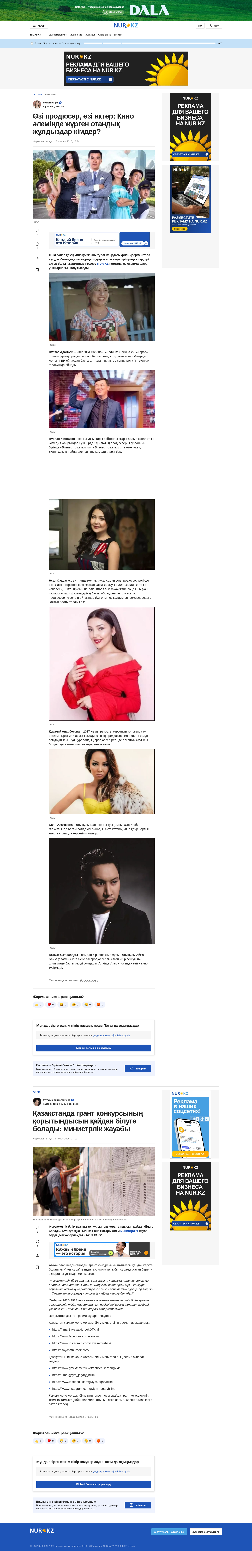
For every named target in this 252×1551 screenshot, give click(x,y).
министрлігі (129, 1231)
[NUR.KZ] (126, 25)
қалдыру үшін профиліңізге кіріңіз (111, 1035)
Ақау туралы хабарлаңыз (169, 1531)
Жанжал (90, 34)
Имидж (118, 34)
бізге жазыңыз (89, 980)
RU (200, 25)
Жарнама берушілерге (206, 1531)
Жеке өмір (76, 34)
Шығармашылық (58, 34)
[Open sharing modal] (37, 258)
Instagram (140, 1068)
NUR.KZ (103, 263)
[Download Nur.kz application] (126, 10)
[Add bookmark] (37, 270)
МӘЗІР (41, 25)
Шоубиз (35, 34)
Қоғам (36, 1092)
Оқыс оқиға (104, 34)
